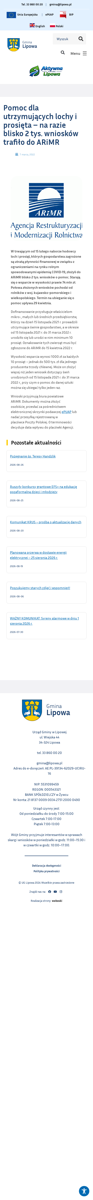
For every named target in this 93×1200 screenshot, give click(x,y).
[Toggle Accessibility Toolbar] (84, 1191)
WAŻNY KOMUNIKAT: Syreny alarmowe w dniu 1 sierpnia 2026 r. (44, 621)
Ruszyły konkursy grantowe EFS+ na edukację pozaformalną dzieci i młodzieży (43, 489)
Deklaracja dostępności (46, 865)
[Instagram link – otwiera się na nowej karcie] (61, 892)
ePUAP (49, 14)
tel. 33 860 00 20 (49, 753)
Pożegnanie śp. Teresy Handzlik (38, 456)
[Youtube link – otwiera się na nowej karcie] (55, 892)
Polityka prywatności (47, 870)
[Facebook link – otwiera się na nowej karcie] (49, 892)
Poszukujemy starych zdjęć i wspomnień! (45, 587)
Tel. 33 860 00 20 (32, 4)
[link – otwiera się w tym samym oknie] (28, 45)
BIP (71, 13)
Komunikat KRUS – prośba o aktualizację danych (46, 521)
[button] (62, 52)
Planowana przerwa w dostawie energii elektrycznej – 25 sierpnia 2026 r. (39, 555)
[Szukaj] (80, 38)
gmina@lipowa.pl (61, 4)
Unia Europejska (27, 13)
